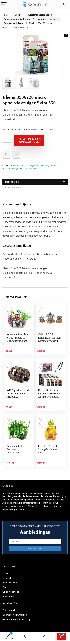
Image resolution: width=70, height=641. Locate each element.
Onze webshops (10, 591)
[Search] (65, 4)
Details (49, 129)
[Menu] (4, 4)
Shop (17, 14)
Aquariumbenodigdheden (17, 19)
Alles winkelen (9, 582)
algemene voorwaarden (14, 614)
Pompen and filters (13, 23)
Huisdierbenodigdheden (39, 14)
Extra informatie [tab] (13, 187)
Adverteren (8, 596)
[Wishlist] (26, 636)
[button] (66, 35)
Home (5, 14)
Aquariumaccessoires (48, 19)
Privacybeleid (9, 610)
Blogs (5, 587)
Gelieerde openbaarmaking (16, 619)
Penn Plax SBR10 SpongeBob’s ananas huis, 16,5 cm (49, 449)
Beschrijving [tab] (12, 181)
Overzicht (7, 578)
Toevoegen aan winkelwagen (29, 140)
